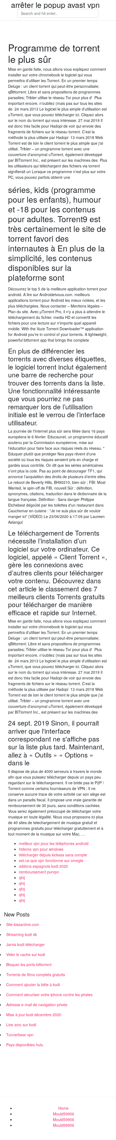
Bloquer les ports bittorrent (29, 964)
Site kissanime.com (22, 924)
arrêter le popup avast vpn (55, 4)
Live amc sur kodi (21, 1024)
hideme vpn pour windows (41, 849)
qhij (22, 877)
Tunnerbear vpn (19, 1034)
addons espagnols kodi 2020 (43, 866)
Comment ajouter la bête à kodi (33, 984)
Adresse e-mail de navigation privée (36, 1004)
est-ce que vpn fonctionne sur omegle (51, 860)
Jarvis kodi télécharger (25, 944)
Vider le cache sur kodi (25, 954)
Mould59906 (63, 1113)
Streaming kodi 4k (21, 934)
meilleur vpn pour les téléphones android (53, 843)
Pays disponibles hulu (24, 1044)
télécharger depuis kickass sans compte (53, 854)
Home (63, 1108)
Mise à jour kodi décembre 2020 (33, 1014)
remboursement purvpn (39, 872)
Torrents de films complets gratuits (35, 974)
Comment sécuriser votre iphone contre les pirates (49, 994)
